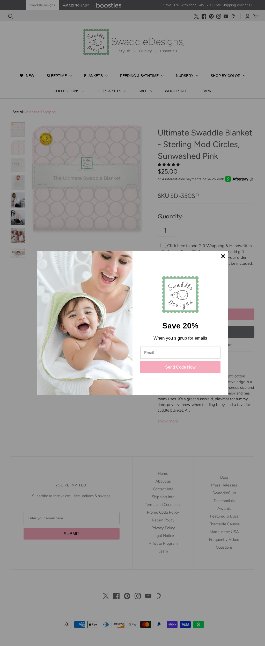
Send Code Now (180, 367)
